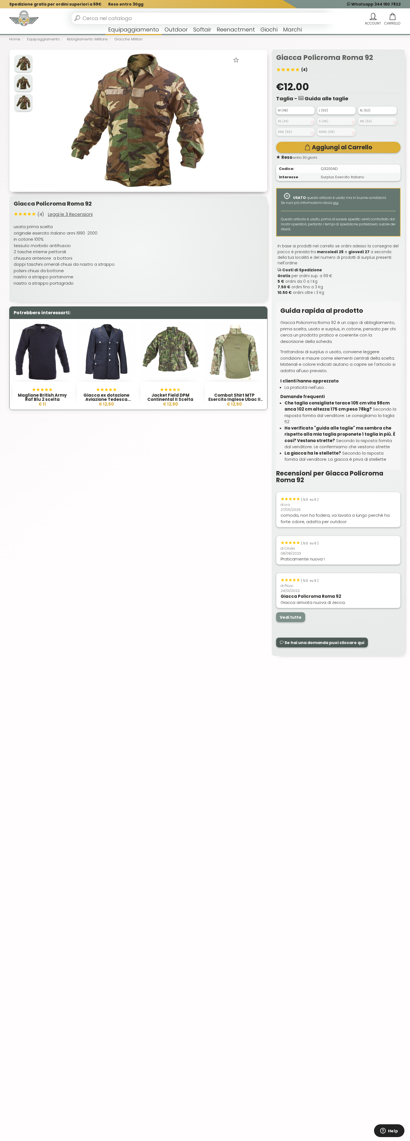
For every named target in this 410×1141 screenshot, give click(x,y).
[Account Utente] (373, 16)
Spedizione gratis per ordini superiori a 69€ (55, 4)
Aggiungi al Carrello (342, 147)
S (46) (323, 121)
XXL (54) (366, 121)
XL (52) (365, 110)
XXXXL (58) (327, 132)
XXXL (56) (285, 132)
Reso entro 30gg (125, 4)
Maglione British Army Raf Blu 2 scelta (42, 397)
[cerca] (77, 18)
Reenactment (236, 29)
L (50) (323, 110)
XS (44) (283, 121)
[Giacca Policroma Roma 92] (137, 120)
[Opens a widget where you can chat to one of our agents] (389, 1131)
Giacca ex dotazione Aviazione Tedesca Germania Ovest (106, 399)
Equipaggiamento (133, 29)
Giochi (269, 29)
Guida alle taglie (325, 98)
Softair (202, 29)
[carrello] (392, 16)
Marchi (292, 29)
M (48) (283, 110)
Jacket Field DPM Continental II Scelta (170, 397)
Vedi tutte (291, 617)
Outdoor (176, 29)
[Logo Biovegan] (24, 18)
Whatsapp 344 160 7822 (375, 4)
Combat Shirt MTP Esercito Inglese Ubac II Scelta (234, 399)
